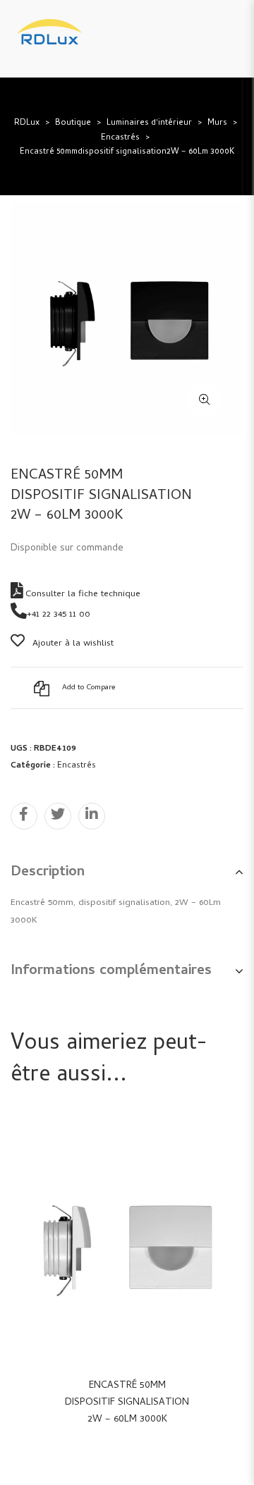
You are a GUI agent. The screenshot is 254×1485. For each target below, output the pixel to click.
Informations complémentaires (111, 971)
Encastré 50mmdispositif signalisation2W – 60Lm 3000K (127, 1403)
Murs (217, 123)
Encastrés (120, 138)
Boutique (73, 123)
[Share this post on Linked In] (91, 816)
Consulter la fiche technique (81, 594)
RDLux (27, 123)
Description (48, 873)
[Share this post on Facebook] (24, 816)
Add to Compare (88, 688)
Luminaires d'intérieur (149, 123)
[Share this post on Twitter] (57, 816)
